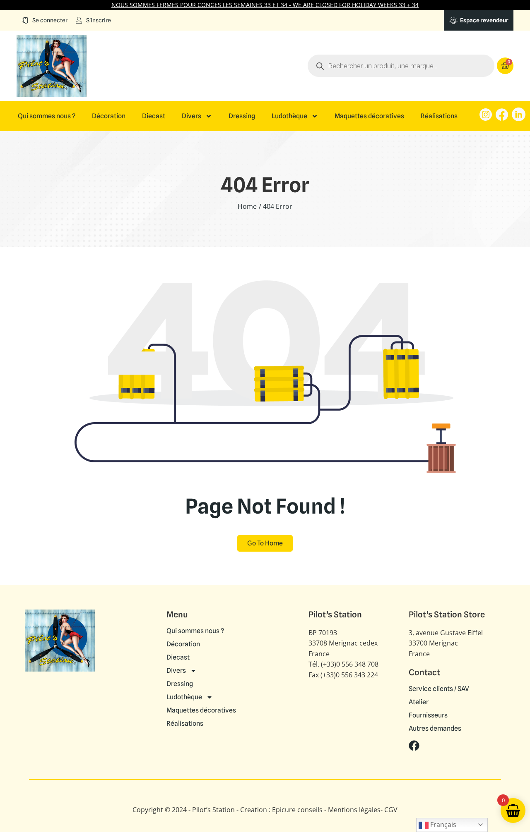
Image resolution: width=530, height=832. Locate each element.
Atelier (419, 702)
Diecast (153, 116)
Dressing (242, 116)
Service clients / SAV (439, 689)
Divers (191, 116)
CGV (391, 809)
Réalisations (439, 116)
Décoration (108, 116)
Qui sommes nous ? (46, 116)
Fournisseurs (428, 715)
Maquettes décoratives (369, 116)
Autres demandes (435, 728)
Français (442, 824)
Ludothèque (289, 116)
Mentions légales (354, 809)
